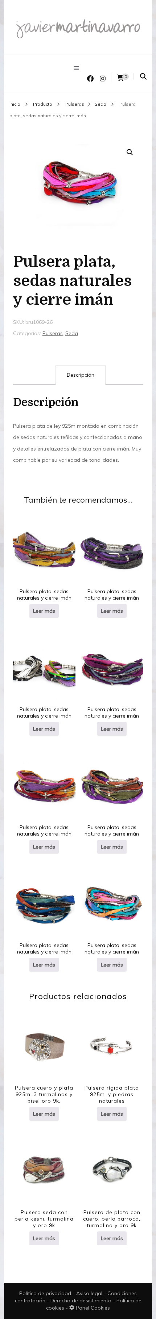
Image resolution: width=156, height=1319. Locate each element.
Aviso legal (90, 1293)
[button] (129, 152)
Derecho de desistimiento (81, 1300)
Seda (71, 333)
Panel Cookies (92, 1308)
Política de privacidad (45, 1293)
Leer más (44, 611)
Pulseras (52, 333)
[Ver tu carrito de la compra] (120, 78)
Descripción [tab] (80, 375)
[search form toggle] (143, 76)
